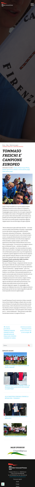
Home (3, 145)
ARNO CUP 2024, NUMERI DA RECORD (15, 436)
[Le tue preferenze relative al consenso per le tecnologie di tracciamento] (2, 484)
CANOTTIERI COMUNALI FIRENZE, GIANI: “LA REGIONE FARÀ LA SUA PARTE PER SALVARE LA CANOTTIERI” (17, 387)
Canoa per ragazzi (17, 479)
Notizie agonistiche (7, 169)
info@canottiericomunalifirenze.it (17, 476)
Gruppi (17, 484)
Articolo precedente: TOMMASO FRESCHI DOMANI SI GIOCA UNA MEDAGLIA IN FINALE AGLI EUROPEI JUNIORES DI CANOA (10, 332)
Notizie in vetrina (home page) (21, 169)
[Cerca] (29, 345)
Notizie (16, 167)
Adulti (17, 481)
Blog (7, 145)
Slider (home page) (14, 145)
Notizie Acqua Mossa (23, 167)
